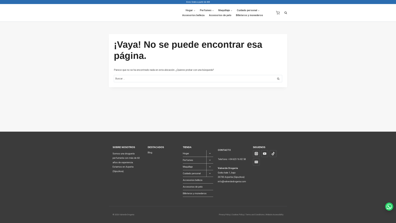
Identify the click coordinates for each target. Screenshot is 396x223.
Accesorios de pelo (220, 15)
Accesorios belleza (193, 15)
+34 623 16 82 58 (237, 159)
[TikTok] (273, 153)
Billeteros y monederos (249, 15)
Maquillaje (188, 166)
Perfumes (188, 160)
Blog (150, 152)
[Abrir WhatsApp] (389, 207)
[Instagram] (256, 153)
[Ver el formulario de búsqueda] (284, 12)
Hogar (186, 153)
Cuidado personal (192, 173)
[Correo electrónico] (256, 162)
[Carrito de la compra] (278, 13)
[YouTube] (264, 153)
